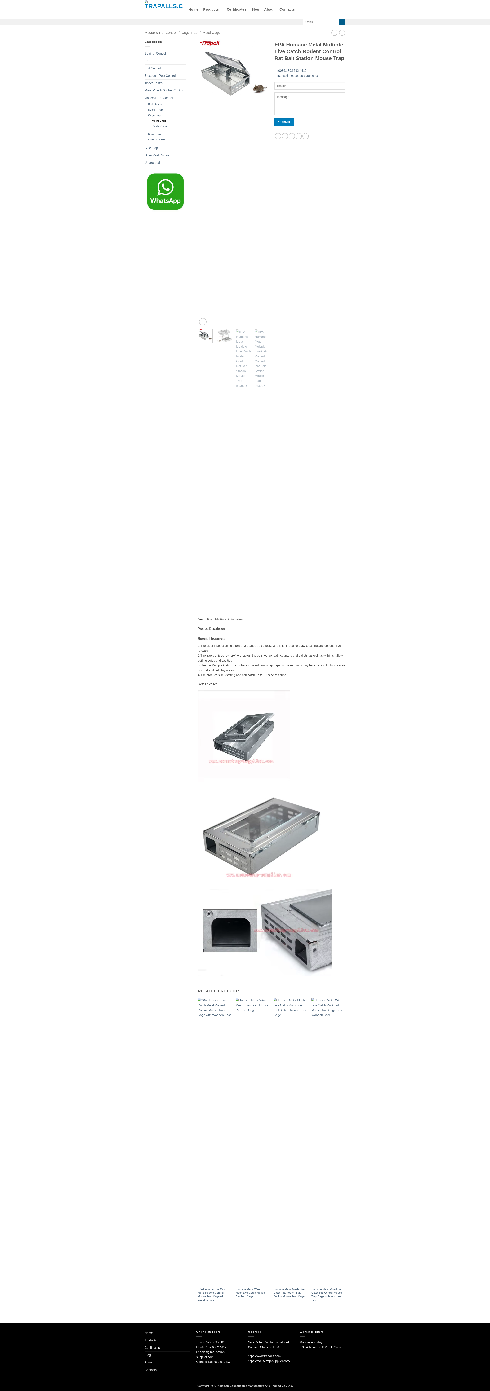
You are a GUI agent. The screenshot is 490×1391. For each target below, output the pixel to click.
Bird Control (153, 68)
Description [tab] (205, 619)
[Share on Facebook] (278, 136)
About (269, 9)
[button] (203, 321)
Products (211, 9)
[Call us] (156, 22)
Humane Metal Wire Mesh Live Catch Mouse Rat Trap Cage (250, 1293)
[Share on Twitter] (285, 136)
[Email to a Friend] (292, 136)
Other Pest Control (157, 155)
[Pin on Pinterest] (299, 136)
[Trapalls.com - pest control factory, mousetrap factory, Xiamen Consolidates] (164, 9)
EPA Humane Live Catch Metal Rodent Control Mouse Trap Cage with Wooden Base (212, 1294)
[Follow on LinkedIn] (166, 22)
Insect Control (154, 83)
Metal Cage (211, 33)
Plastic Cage (159, 126)
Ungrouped (152, 162)
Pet (147, 61)
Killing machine (157, 139)
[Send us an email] (152, 22)
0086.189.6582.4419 (291, 70)
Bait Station (155, 104)
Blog (255, 9)
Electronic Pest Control (160, 75)
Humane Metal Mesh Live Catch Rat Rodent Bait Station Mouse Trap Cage (289, 1293)
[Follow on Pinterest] (161, 22)
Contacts (287, 9)
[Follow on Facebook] (147, 22)
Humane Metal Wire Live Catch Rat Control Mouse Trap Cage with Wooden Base (326, 1294)
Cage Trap (189, 33)
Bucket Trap (155, 109)
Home (193, 9)
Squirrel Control (155, 53)
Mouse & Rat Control (160, 33)
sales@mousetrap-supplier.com (299, 75)
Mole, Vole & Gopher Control (164, 90)
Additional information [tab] (229, 619)
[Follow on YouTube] (171, 22)
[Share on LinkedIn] (305, 136)
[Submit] (342, 22)
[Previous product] (342, 33)
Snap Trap (154, 133)
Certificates (236, 9)
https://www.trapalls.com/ (264, 1356)
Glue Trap (151, 148)
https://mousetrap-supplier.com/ (269, 1361)
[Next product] (334, 33)
